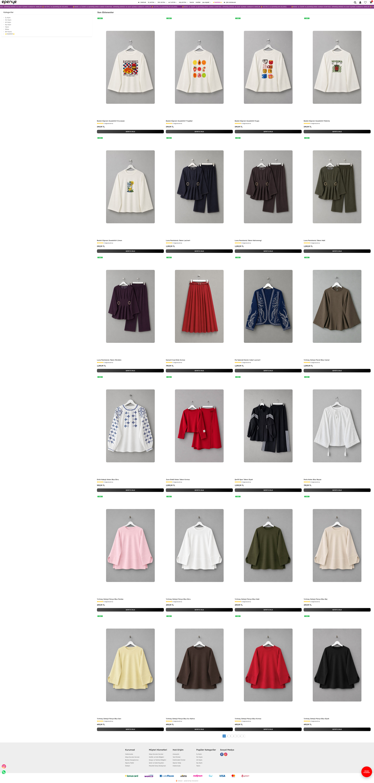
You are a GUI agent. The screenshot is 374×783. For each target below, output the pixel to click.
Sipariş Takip (177, 763)
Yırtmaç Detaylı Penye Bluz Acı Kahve (180, 719)
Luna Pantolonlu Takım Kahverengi (248, 240)
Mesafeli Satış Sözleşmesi (157, 766)
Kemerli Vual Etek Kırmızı (175, 360)
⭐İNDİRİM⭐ (217, 2)
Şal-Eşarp (205, 2)
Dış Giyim (182, 2)
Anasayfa (176, 754)
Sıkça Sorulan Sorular (132, 757)
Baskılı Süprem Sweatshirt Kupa (247, 121)
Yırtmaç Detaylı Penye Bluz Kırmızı (248, 719)
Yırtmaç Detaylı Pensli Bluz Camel (316, 360)
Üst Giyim (161, 2)
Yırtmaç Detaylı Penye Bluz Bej (315, 599)
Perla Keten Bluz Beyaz (312, 479)
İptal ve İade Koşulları (156, 763)
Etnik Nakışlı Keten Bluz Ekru (108, 479)
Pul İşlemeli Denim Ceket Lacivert (247, 360)
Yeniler (143, 2)
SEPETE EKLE (130, 131)
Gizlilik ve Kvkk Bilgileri (156, 757)
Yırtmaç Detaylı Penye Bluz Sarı (109, 719)
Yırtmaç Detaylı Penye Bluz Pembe (110, 599)
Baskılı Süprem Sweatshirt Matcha (317, 121)
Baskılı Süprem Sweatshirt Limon (109, 240)
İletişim (127, 766)
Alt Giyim (171, 2)
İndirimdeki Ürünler (179, 760)
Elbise (198, 2)
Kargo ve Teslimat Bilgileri (157, 760)
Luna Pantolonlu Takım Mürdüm (109, 360)
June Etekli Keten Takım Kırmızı (178, 479)
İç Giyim (151, 2)
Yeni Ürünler (177, 757)
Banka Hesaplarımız (131, 760)
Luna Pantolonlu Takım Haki (314, 240)
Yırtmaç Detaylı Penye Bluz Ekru (178, 599)
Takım (192, 2)
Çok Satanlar (230, 2)
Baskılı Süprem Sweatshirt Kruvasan (111, 121)
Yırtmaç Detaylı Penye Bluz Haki (247, 599)
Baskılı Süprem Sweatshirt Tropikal (179, 121)
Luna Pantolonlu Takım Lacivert (178, 240)
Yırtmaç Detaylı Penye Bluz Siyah (316, 719)
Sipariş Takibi (129, 763)
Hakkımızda (129, 754)
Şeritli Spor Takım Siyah (244, 479)
